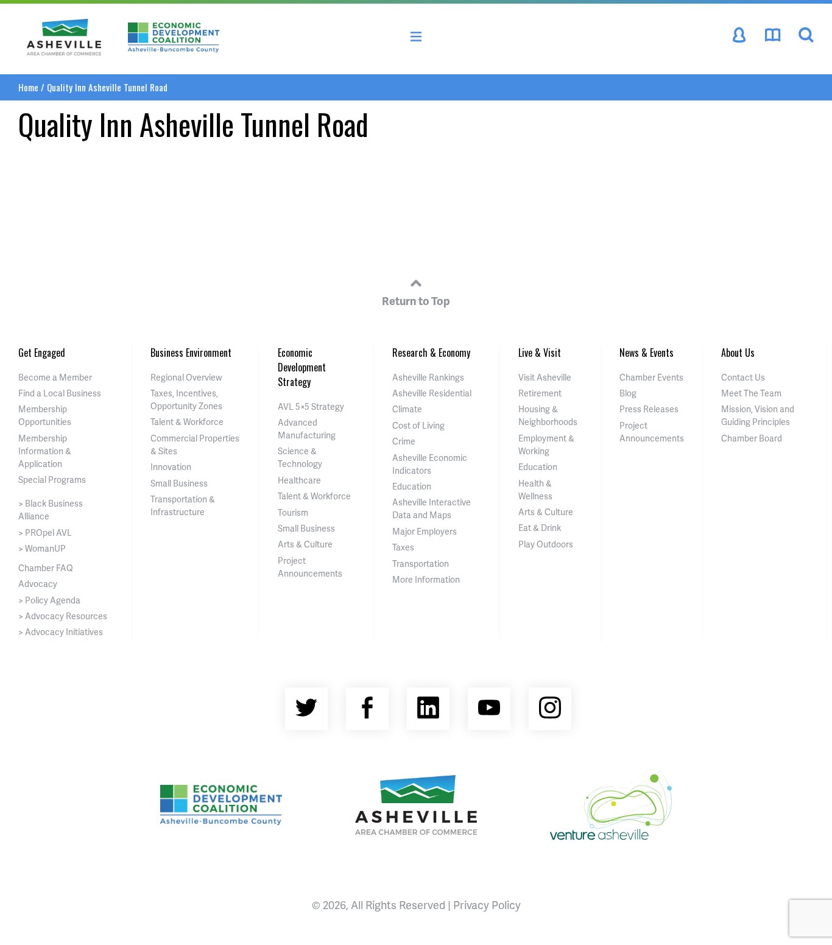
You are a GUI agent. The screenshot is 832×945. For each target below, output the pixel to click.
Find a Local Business (59, 393)
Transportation (420, 563)
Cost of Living (418, 425)
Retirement (540, 393)
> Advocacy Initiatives (60, 632)
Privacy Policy (487, 904)
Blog (627, 393)
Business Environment (190, 352)
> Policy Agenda (49, 600)
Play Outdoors (545, 544)
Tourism (293, 512)
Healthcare (299, 480)
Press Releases (649, 409)
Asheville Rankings (428, 377)
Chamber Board (751, 438)
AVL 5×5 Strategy (311, 406)
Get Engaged (41, 352)
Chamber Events (651, 377)
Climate (407, 409)
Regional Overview (186, 377)
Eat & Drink (539, 527)
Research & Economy (431, 352)
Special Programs (52, 479)
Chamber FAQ (45, 568)
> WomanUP (42, 548)
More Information (426, 579)
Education (411, 486)
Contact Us (743, 377)
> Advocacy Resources (62, 616)
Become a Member (55, 377)
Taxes (403, 547)
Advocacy (37, 583)
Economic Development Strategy (302, 367)
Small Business (179, 483)
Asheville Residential (431, 393)
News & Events (646, 352)
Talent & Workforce (187, 421)
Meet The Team (751, 393)
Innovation (170, 466)
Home (28, 87)
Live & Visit (539, 352)
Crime (403, 441)
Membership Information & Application (44, 450)
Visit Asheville (544, 377)
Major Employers (424, 531)
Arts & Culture (305, 544)
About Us (738, 352)
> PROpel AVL (45, 532)
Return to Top (416, 300)
